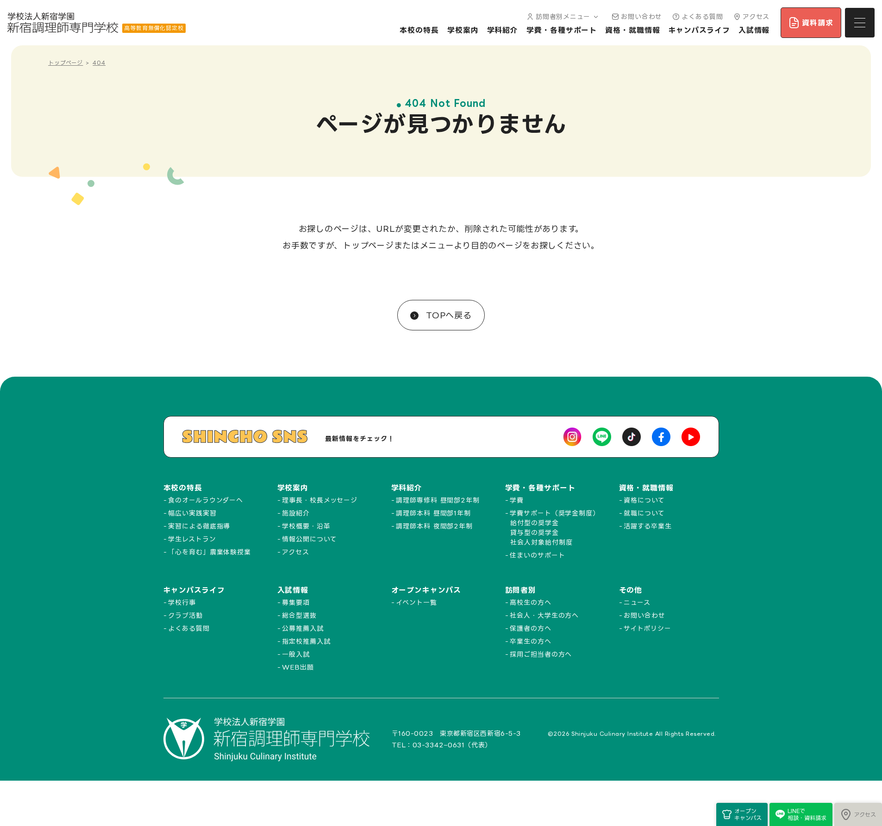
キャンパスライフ (699, 30)
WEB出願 (298, 667)
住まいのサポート (537, 555)
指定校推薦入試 (306, 641)
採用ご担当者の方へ (541, 654)
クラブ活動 (185, 615)
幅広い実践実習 (192, 512)
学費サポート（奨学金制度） (555, 512)
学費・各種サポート (561, 30)
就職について (644, 512)
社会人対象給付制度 (541, 542)
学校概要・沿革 (306, 525)
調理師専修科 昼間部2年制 (438, 500)
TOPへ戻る (447, 315)
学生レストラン (192, 538)
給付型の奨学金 (534, 522)
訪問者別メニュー (563, 16)
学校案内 (463, 30)
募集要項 (296, 602)
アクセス (756, 16)
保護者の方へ (530, 628)
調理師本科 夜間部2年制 (434, 525)
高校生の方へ (530, 602)
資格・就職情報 (632, 30)
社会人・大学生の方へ (544, 615)
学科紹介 (503, 30)
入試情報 (754, 30)
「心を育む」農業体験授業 (209, 551)
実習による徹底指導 (199, 525)
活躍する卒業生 (647, 525)
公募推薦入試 (302, 628)
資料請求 (817, 23)
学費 (517, 500)
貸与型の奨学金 (534, 532)
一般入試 (296, 654)
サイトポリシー (647, 628)
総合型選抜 (299, 615)
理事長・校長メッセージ (319, 500)
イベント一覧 (416, 602)
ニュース (637, 602)
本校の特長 (419, 30)
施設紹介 (296, 512)
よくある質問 (702, 16)
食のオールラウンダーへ (205, 500)
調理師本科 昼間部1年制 (433, 512)
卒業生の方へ (530, 641)
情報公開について (309, 538)
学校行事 (182, 602)
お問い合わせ (641, 16)
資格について (644, 500)
